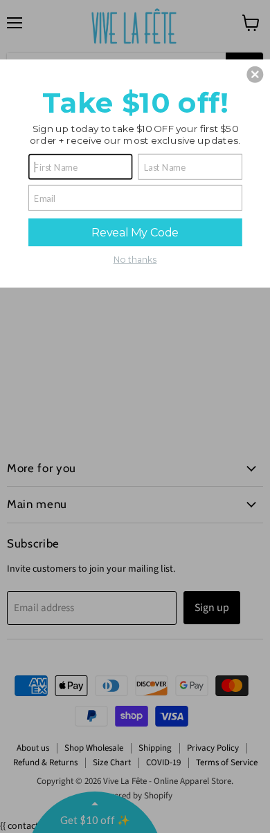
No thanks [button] (135, 259)
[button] (254, 74)
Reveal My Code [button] (135, 231)
